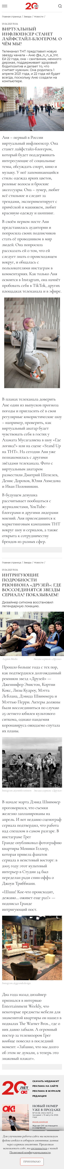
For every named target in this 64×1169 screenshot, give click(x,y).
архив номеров (40, 1122)
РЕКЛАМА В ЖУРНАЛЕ (46, 1091)
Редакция (39, 1096)
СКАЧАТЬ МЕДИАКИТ (45, 1081)
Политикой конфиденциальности (30, 1152)
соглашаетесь (39, 1148)
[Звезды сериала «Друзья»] (32, 762)
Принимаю (32, 1161)
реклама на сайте (45, 1086)
